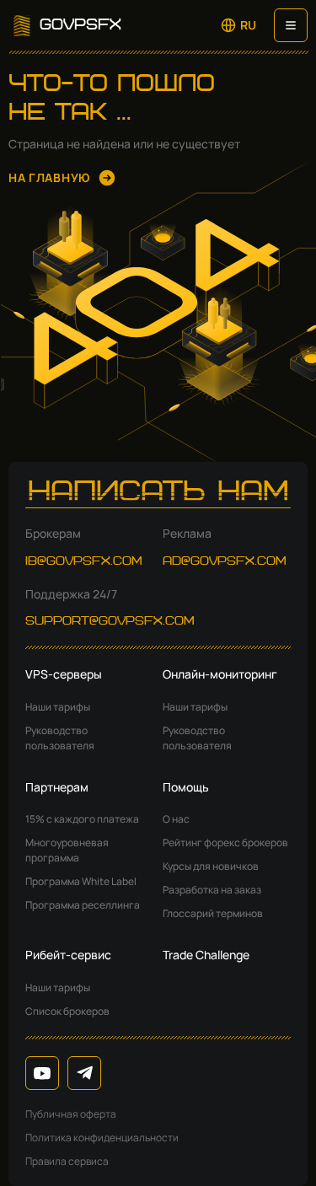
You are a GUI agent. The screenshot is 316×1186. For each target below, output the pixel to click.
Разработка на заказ (212, 890)
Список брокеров (67, 1011)
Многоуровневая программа (67, 850)
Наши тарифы (57, 707)
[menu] (291, 25)
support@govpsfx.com (110, 621)
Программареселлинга (82, 905)
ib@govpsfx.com (83, 561)
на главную (49, 177)
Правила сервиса (67, 1161)
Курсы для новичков (211, 866)
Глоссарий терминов (213, 913)
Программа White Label (81, 881)
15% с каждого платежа (82, 819)
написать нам (158, 493)
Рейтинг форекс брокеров (225, 842)
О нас (176, 819)
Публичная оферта (70, 1114)
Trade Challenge (206, 955)
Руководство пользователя (59, 738)
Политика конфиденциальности (102, 1137)
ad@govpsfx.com (225, 561)
